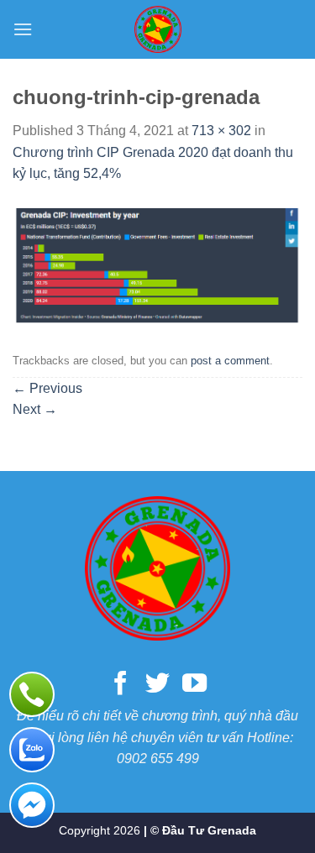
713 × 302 (221, 130)
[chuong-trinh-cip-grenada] (157, 265)
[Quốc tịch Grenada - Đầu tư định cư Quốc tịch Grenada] (158, 29)
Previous (47, 388)
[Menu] (23, 29)
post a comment (230, 360)
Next (35, 409)
